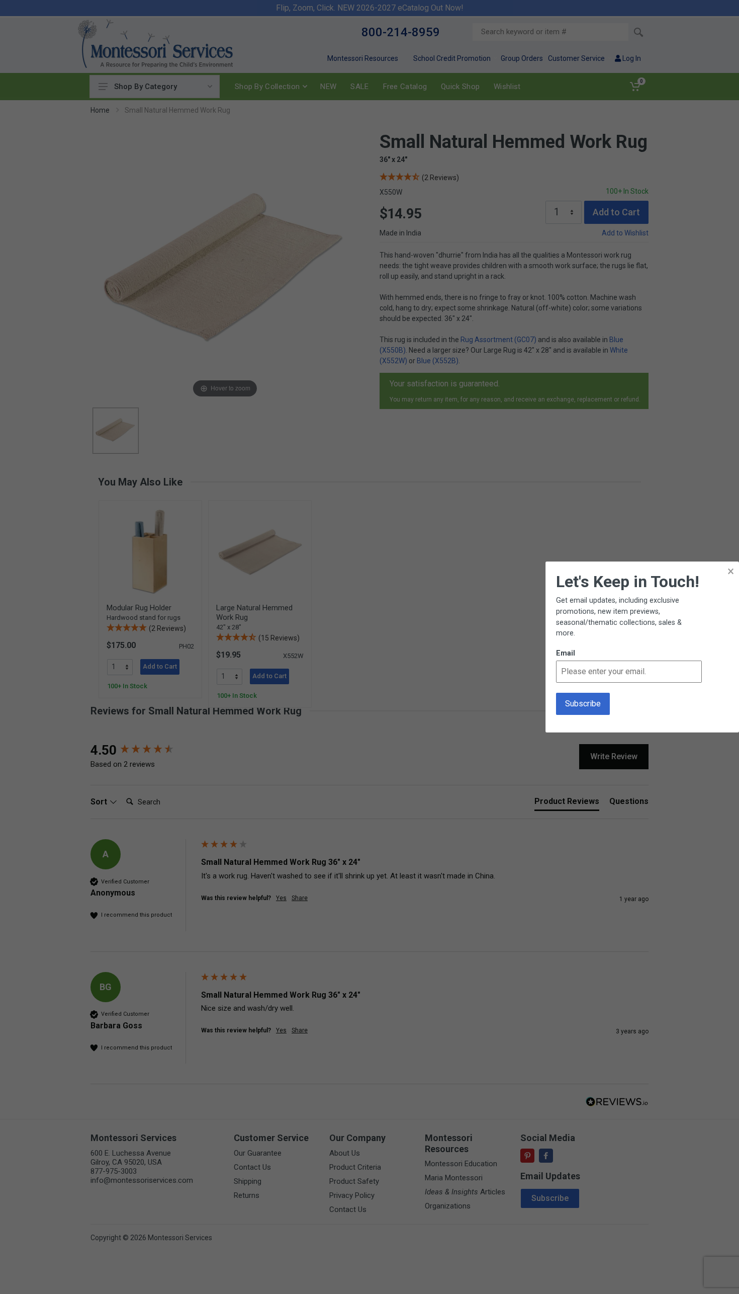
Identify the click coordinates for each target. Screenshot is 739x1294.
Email (565, 653)
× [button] (730, 571)
